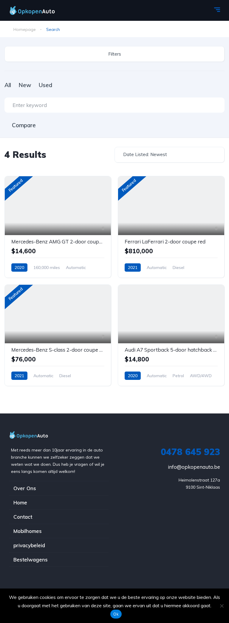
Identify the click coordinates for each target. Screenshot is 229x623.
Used (45, 85)
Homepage (24, 29)
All (7, 85)
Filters (114, 54)
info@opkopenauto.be (194, 467)
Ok (116, 614)
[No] (222, 606)
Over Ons (24, 488)
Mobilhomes (27, 531)
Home (20, 502)
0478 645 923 (190, 451)
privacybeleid (29, 545)
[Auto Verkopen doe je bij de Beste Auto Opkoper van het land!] (38, 10)
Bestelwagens (30, 559)
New (24, 85)
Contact (22, 517)
